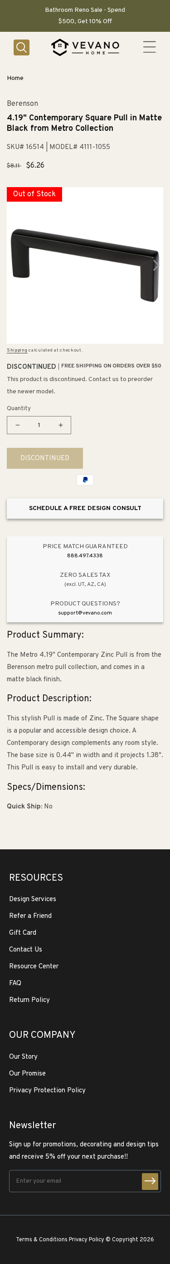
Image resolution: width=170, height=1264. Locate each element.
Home (15, 78)
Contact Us (25, 950)
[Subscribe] (150, 1181)
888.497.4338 (85, 556)
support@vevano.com (85, 613)
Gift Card (22, 933)
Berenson (22, 104)
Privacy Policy (86, 1240)
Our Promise (27, 1074)
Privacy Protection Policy (47, 1090)
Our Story (23, 1057)
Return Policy (29, 1000)
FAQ (15, 983)
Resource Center (33, 966)
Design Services (32, 899)
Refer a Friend (30, 916)
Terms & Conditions (42, 1240)
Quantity (19, 408)
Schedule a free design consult (85, 508)
